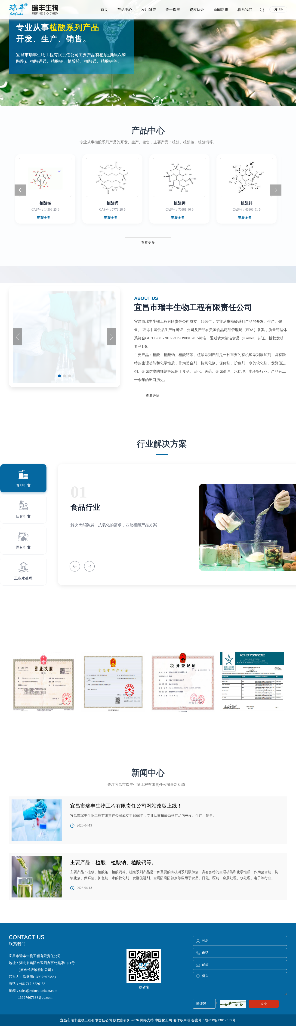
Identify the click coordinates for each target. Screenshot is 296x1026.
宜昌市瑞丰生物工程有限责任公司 (86, 1020)
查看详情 (153, 395)
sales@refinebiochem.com (38, 990)
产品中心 (124, 10)
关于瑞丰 (172, 10)
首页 (104, 10)
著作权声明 (182, 1020)
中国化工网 (163, 1020)
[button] (135, 101)
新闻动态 (220, 10)
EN (281, 9)
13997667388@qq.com (35, 997)
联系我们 (244, 10)
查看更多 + (148, 729)
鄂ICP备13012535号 (220, 1020)
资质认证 (196, 10)
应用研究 (148, 10)
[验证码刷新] (233, 1004)
